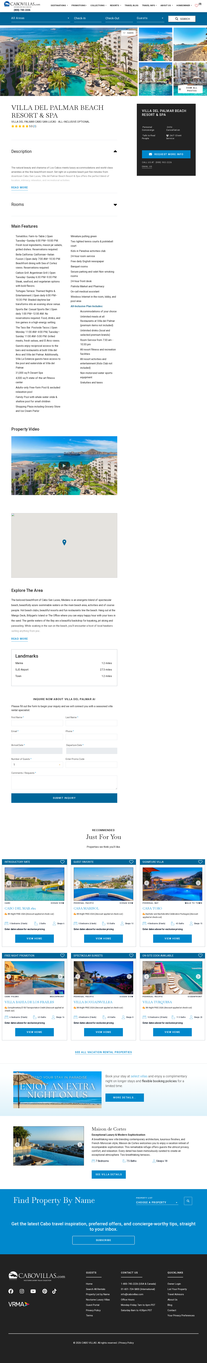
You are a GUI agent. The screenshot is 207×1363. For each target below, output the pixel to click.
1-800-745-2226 (129, 1283)
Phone (70, 731)
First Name (17, 717)
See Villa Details (109, 1174)
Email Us (147, 166)
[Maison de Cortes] (48, 1146)
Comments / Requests (23, 773)
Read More (19, 187)
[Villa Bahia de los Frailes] (34, 977)
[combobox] (40, 18)
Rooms (17, 204)
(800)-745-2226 (22, 10)
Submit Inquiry (64, 798)
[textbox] (40, 18)
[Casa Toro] (172, 884)
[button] (17, 1144)
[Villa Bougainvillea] (103, 977)
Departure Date (75, 745)
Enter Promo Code (75, 759)
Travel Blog (131, 5)
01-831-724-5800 (130, 1289)
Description (21, 151)
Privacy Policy (126, 1342)
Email (15, 731)
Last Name (72, 717)
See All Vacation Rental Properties (103, 1052)
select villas (139, 1076)
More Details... (124, 1097)
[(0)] (196, 4)
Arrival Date (18, 745)
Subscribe (103, 1240)
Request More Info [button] (169, 154)
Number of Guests (21, 759)
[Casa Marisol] (103, 884)
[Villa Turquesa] (172, 977)
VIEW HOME (34, 938)
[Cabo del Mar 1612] (34, 884)
